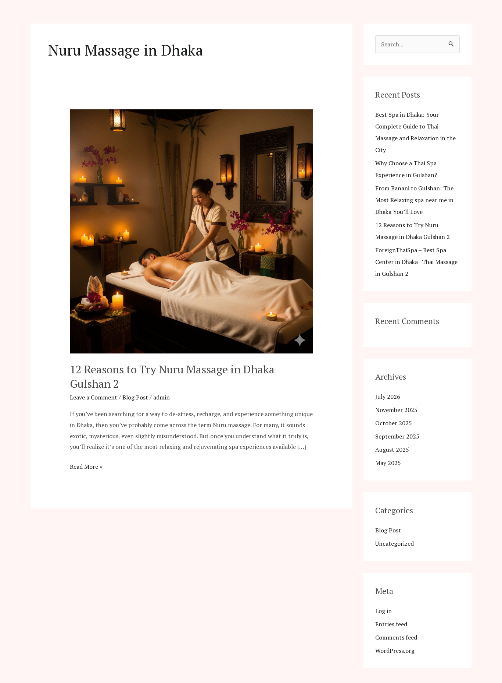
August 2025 (392, 450)
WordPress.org (395, 651)
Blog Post (135, 397)
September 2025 (397, 436)
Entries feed (391, 624)
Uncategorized (394, 543)
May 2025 (388, 463)
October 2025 (393, 423)
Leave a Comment (93, 397)
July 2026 (387, 396)
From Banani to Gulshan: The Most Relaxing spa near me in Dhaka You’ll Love (414, 200)
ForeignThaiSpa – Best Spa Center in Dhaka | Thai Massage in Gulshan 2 (416, 262)
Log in (383, 611)
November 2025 (396, 410)
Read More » (86, 466)
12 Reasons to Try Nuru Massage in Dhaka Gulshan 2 (172, 376)
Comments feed (396, 637)
